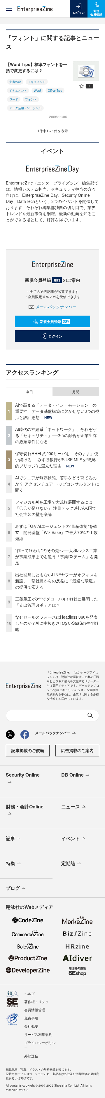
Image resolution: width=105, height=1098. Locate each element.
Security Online (23, 774)
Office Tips (55, 90)
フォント (31, 99)
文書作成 (15, 82)
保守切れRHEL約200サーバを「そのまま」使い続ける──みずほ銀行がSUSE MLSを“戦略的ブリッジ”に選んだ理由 (56, 459)
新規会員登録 (54, 321)
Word (37, 90)
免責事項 (31, 1017)
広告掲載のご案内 (77, 750)
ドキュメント (37, 82)
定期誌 (68, 863)
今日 (29, 391)
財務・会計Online (24, 806)
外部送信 (31, 1055)
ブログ (13, 888)
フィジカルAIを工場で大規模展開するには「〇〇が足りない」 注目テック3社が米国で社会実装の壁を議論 (55, 508)
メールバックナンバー (56, 306)
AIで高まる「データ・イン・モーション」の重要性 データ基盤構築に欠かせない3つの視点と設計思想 (57, 411)
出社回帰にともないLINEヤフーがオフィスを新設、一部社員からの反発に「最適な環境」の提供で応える (56, 581)
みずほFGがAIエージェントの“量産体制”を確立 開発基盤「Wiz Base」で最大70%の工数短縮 (56, 532)
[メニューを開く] (9, 9)
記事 (10, 838)
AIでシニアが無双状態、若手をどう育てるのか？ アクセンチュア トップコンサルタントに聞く (57, 484)
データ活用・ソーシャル (25, 108)
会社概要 (31, 1026)
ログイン (55, 336)
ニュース (70, 806)
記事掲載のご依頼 (27, 750)
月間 (75, 391)
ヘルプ (29, 993)
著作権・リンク (36, 1001)
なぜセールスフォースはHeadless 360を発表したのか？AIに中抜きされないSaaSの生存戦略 (56, 623)
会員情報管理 (34, 1009)
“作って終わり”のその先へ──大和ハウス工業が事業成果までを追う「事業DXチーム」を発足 (56, 556)
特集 (10, 863)
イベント (70, 838)
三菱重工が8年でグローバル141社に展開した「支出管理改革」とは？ (56, 602)
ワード (13, 99)
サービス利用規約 (38, 1034)
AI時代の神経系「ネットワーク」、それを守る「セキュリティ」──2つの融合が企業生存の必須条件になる (56, 435)
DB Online (72, 774)
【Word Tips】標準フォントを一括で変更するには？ (36, 67)
